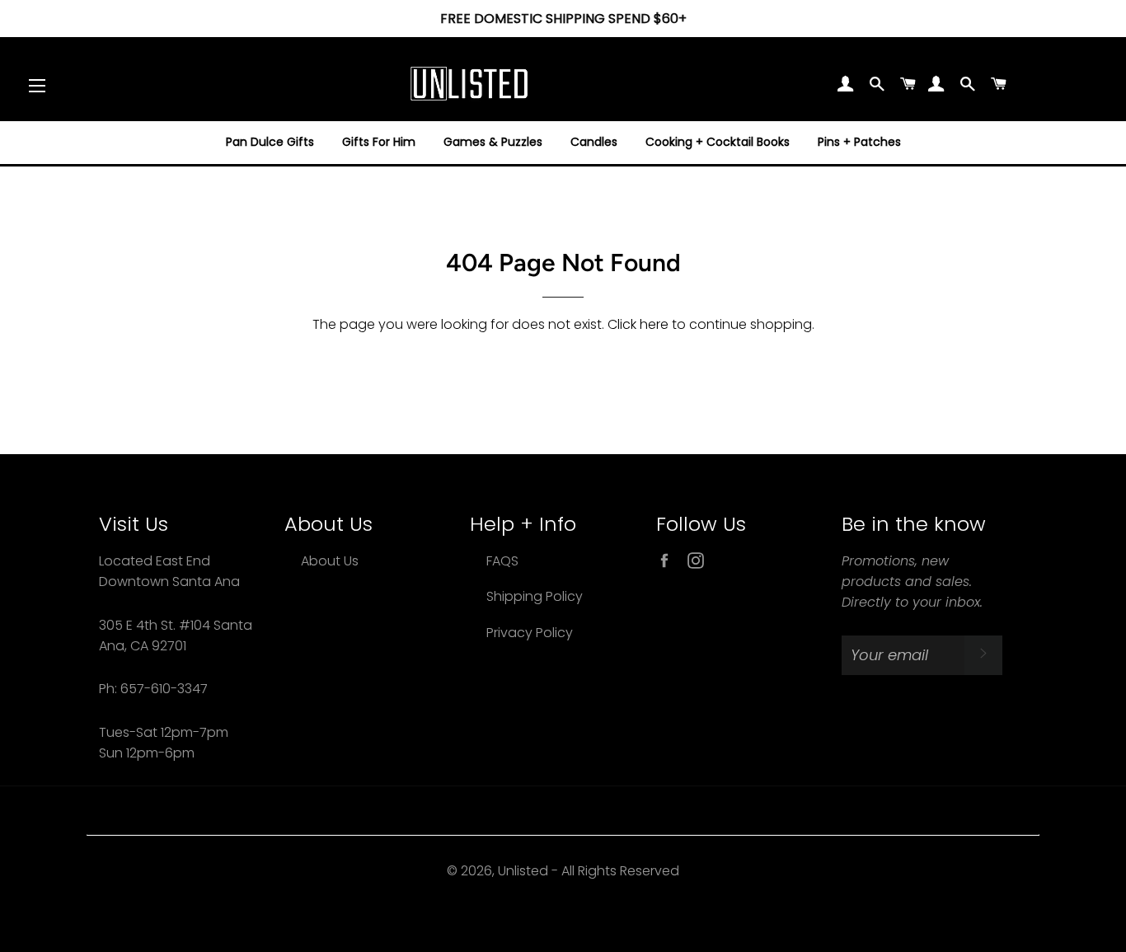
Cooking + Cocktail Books (717, 142)
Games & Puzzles (492, 142)
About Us (330, 560)
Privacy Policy (529, 632)
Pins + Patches (859, 142)
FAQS (502, 560)
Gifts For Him (378, 142)
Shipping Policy (534, 596)
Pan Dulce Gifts (270, 142)
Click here (638, 324)
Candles (593, 142)
